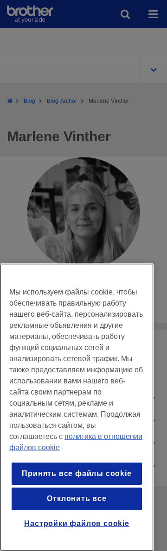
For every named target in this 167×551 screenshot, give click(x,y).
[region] (77, 407)
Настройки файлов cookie (76, 523)
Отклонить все (76, 498)
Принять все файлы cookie (76, 473)
